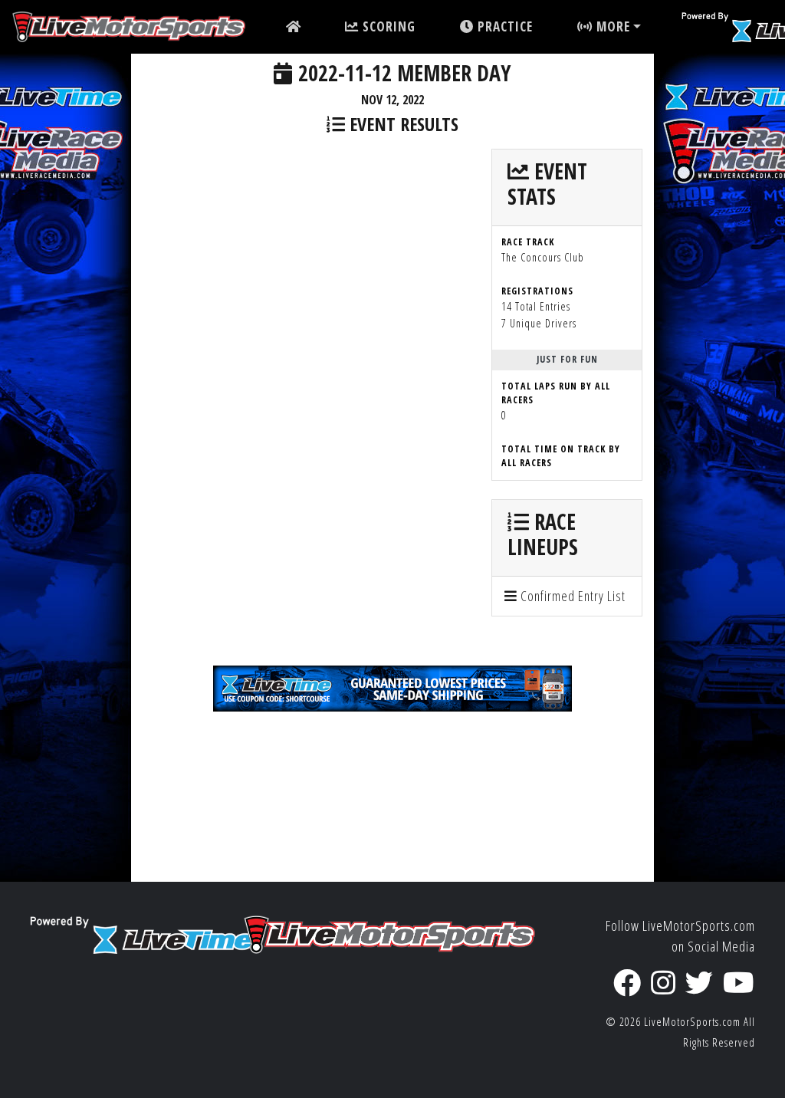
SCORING (387, 26)
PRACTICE (503, 26)
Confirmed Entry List (571, 596)
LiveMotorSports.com (692, 1021)
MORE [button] (611, 26)
